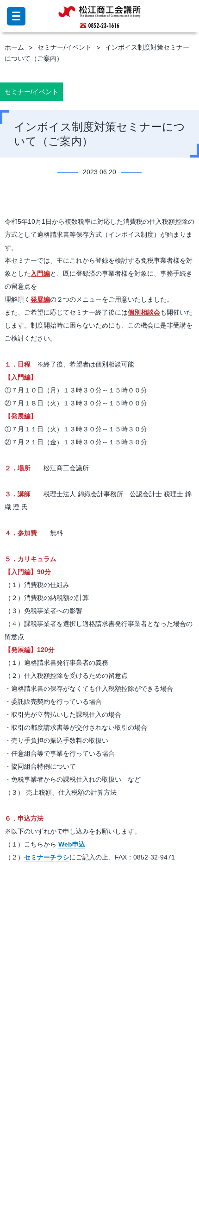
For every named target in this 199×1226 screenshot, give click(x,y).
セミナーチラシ (46, 857)
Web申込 (71, 844)
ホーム (14, 47)
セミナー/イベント (64, 47)
